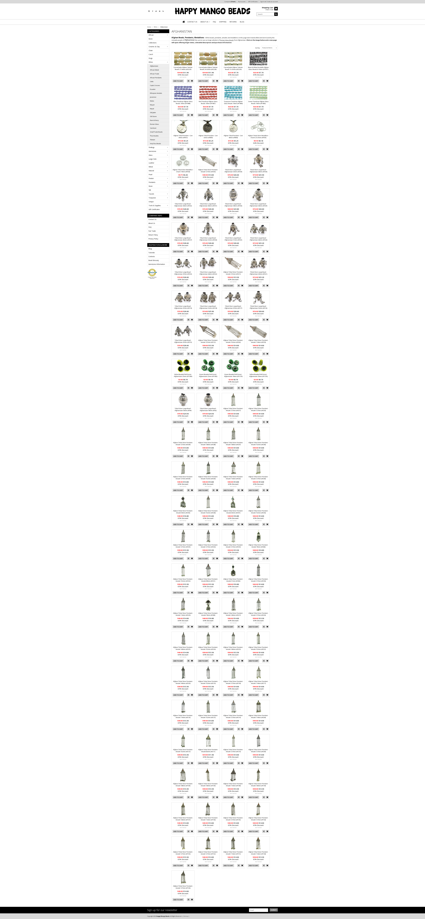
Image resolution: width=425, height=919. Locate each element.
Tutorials (151, 253)
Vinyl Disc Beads (155, 144)
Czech (151, 54)
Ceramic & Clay (154, 47)
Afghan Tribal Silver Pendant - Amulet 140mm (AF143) (208, 785)
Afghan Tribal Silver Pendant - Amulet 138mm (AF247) (233, 444)
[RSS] (163, 11)
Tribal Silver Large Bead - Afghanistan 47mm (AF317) (233, 307)
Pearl (150, 174)
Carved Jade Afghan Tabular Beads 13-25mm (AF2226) (233, 68)
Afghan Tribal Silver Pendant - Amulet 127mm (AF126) (183, 887)
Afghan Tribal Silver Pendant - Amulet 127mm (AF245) (183, 478)
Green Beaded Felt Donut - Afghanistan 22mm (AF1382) (208, 375)
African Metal (154, 70)
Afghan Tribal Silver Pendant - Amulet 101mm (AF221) (233, 273)
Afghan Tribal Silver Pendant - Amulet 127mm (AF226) (258, 614)
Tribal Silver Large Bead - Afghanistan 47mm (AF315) (183, 341)
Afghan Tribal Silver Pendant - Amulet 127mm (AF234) (208, 546)
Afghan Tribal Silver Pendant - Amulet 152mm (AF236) (258, 512)
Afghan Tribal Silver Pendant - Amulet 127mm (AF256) (208, 171)
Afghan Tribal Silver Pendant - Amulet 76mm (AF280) (208, 614)
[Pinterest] (159, 11)
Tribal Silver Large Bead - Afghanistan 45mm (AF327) (183, 239)
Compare (230, 1)
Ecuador (153, 89)
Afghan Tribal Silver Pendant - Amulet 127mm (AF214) (233, 716)
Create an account (272, 1)
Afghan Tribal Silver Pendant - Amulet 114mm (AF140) (233, 785)
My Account (241, 1)
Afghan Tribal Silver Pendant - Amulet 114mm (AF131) (233, 853)
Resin (151, 186)
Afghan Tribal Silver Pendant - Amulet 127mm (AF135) (233, 819)
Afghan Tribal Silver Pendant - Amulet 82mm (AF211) (208, 751)
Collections (152, 43)
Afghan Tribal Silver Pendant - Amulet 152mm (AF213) (183, 751)
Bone (151, 39)
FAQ (150, 227)
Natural (151, 171)
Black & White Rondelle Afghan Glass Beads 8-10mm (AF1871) (258, 68)
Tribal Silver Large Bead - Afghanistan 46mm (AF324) (258, 239)
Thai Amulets (154, 136)
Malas (152, 101)
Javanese (153, 97)
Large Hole (152, 159)
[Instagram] (149, 11)
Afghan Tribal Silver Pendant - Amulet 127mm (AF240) (258, 478)
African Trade (154, 74)
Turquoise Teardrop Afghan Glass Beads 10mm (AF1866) (233, 102)
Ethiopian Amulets (156, 93)
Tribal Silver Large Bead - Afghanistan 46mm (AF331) (208, 205)
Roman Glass (154, 124)
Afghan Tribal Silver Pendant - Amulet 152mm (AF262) (233, 341)
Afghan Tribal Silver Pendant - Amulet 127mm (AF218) (233, 682)
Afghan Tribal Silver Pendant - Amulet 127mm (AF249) (183, 444)
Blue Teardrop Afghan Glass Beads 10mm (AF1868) (183, 102)
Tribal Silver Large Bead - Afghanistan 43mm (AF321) (258, 273)
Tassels (151, 194)
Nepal (152, 109)
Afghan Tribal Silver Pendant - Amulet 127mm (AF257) (233, 409)
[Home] (184, 21)
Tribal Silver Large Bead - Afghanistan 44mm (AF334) (258, 171)
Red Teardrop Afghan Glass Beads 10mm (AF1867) (208, 102)
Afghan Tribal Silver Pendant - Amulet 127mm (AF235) (183, 546)
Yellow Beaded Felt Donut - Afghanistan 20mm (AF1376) (258, 375)
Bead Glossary (153, 260)
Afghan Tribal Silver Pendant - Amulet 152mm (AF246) (258, 444)
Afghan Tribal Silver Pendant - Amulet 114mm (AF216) (183, 716)
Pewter (151, 178)
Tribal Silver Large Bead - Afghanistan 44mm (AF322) (208, 273)
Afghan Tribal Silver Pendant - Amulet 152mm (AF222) (258, 648)
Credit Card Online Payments (152, 278)
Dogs (151, 58)
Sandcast (153, 128)
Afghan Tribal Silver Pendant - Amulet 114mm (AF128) (258, 853)
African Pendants (156, 78)
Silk (150, 190)
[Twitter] (156, 11)
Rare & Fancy (154, 120)
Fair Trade (152, 231)
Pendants (152, 182)
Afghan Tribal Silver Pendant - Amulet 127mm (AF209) (258, 751)
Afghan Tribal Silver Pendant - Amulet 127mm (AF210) (233, 751)
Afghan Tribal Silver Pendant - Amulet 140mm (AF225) (183, 648)
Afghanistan (154, 66)
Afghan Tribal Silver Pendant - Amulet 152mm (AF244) (208, 478)
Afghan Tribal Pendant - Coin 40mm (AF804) (233, 137)
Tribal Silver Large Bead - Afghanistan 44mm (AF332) (183, 205)
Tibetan (152, 140)
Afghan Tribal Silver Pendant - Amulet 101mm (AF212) (208, 341)
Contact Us (152, 219)
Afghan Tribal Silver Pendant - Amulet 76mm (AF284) (258, 546)
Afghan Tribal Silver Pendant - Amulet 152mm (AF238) (208, 512)
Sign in (262, 1)
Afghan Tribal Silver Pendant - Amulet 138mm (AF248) (208, 444)
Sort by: (257, 48)
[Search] (276, 14)
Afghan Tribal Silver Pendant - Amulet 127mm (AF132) (208, 853)
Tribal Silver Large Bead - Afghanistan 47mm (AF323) (183, 273)
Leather (151, 163)
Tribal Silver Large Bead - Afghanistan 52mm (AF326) (208, 239)
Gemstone (152, 151)
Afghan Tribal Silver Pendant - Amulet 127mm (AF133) (183, 853)
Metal (151, 167)
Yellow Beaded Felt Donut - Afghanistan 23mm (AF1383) (183, 375)
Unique (151, 202)
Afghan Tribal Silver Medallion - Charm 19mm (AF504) (183, 171)
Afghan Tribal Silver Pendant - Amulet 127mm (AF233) (233, 546)
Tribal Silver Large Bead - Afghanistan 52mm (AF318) (208, 307)
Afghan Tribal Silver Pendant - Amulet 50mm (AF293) (183, 512)
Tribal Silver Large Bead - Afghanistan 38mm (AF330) (233, 205)
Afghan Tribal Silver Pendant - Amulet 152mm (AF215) (208, 716)
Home (149, 27)
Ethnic (155, 27)
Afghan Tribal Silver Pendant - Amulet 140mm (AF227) (233, 614)
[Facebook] (152, 11)
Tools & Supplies (155, 205)
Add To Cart (178, 81)
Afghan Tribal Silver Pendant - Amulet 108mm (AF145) (183, 785)
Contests (151, 256)
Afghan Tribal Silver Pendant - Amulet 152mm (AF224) (208, 648)
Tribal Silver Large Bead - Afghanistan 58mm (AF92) (208, 409)
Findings (152, 147)
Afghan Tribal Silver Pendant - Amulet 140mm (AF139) (258, 785)
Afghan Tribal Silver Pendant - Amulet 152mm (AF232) (183, 580)
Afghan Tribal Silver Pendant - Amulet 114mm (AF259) (258, 341)
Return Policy (153, 235)
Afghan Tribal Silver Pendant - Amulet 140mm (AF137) (183, 819)
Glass (151, 155)
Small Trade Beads (156, 132)
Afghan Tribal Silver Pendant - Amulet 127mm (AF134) (258, 819)
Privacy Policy (153, 239)
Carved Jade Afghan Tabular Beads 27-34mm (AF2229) (183, 68)
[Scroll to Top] (421, 916)
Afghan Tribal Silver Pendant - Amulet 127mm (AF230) (258, 580)
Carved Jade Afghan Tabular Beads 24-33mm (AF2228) (208, 68)
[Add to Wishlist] (191, 81)
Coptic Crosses (155, 85)
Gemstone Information (156, 264)
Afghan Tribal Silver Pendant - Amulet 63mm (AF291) (233, 512)
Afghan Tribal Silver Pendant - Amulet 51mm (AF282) (233, 580)
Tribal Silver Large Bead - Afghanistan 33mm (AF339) (233, 171)
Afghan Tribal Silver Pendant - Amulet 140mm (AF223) (233, 648)
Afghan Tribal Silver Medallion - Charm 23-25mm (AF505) (258, 137)
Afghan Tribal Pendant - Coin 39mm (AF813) (183, 137)
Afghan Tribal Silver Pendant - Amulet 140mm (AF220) (183, 682)
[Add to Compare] (188, 81)
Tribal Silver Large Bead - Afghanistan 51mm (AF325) (233, 239)
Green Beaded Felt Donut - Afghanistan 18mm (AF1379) (233, 375)
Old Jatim (153, 113)
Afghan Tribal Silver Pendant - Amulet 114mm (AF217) (258, 682)
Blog (150, 249)
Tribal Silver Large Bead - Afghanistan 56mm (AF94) (183, 409)
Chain (151, 50)
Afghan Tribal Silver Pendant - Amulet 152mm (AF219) (208, 682)
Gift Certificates (253, 1)
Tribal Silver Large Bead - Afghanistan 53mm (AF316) (258, 307)
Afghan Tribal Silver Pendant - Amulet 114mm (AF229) (183, 614)
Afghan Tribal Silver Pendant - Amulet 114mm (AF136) (208, 819)
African (151, 35)
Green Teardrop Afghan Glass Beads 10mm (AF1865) (258, 102)
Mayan (152, 105)
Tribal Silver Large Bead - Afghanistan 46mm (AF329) (258, 205)
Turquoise (152, 198)
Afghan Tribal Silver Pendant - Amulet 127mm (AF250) (258, 409)
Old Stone (153, 116)
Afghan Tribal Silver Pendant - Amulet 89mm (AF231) (208, 580)
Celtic (152, 82)
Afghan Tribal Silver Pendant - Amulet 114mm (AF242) (233, 478)
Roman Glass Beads (227, 40)
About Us (151, 223)
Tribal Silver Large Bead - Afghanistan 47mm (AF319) (183, 307)
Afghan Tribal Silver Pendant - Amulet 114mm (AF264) (258, 716)
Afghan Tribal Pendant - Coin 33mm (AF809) (208, 137)
